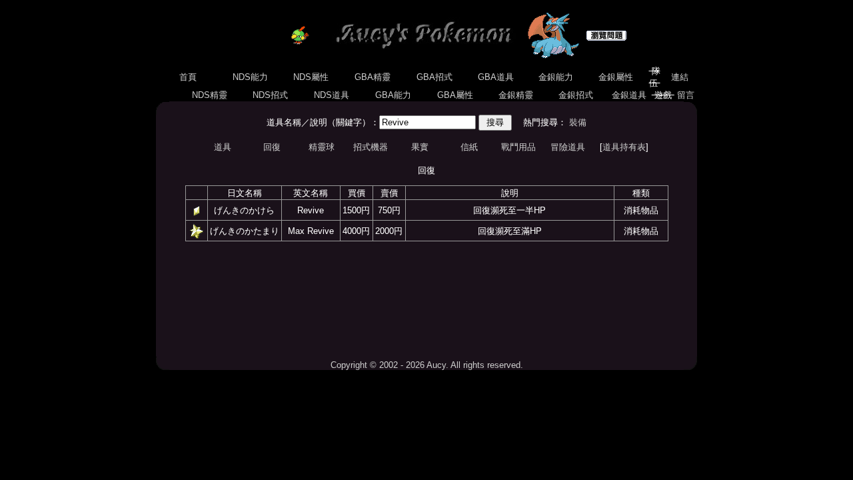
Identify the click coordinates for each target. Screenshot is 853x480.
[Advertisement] (426, 300)
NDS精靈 (209, 95)
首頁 (188, 77)
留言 (685, 95)
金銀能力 (556, 77)
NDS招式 (270, 95)
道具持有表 (624, 147)
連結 (679, 77)
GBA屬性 (455, 95)
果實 (419, 147)
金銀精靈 (516, 95)
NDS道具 (331, 95)
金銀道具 (629, 95)
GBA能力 (393, 95)
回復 (272, 147)
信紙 (469, 147)
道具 (222, 147)
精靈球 (322, 147)
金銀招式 (576, 95)
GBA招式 (434, 77)
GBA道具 (495, 77)
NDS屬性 (311, 77)
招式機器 (370, 147)
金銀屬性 (616, 77)
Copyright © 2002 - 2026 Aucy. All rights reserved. (427, 365)
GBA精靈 (372, 77)
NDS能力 (250, 77)
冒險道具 (567, 147)
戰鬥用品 (518, 147)
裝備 (577, 122)
